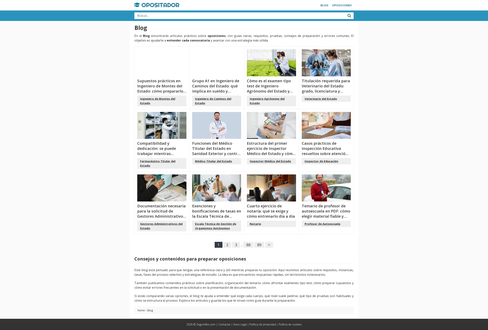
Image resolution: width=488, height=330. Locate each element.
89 (259, 244)
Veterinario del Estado (321, 99)
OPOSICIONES (342, 5)
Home (141, 310)
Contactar (224, 324)
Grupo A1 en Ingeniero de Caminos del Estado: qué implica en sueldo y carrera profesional (215, 88)
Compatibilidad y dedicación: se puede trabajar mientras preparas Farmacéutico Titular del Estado (159, 153)
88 (248, 244)
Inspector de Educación (321, 161)
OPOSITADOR (159, 5)
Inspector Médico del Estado (270, 161)
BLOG (324, 5)
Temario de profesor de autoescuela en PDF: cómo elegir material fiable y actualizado (326, 213)
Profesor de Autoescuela (322, 224)
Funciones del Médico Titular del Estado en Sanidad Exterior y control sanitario (216, 151)
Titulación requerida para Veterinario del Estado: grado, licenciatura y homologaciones (326, 88)
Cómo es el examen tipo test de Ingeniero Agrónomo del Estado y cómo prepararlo (269, 88)
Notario (255, 224)
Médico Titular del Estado (213, 161)
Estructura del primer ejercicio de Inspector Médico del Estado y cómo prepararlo (271, 151)
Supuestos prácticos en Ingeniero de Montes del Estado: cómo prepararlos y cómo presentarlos (161, 88)
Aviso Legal (240, 324)
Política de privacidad (263, 324)
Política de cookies (290, 324)
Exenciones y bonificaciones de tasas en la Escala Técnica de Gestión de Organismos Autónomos (216, 216)
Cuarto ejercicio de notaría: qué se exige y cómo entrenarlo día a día (271, 211)
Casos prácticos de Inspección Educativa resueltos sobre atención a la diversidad (325, 151)
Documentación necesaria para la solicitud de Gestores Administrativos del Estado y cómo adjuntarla (161, 216)
